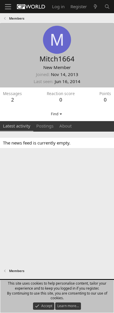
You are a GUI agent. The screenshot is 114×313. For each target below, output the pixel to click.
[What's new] (95, 6)
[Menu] (8, 7)
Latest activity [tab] (16, 126)
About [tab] (65, 126)
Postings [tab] (44, 126)
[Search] (107, 6)
